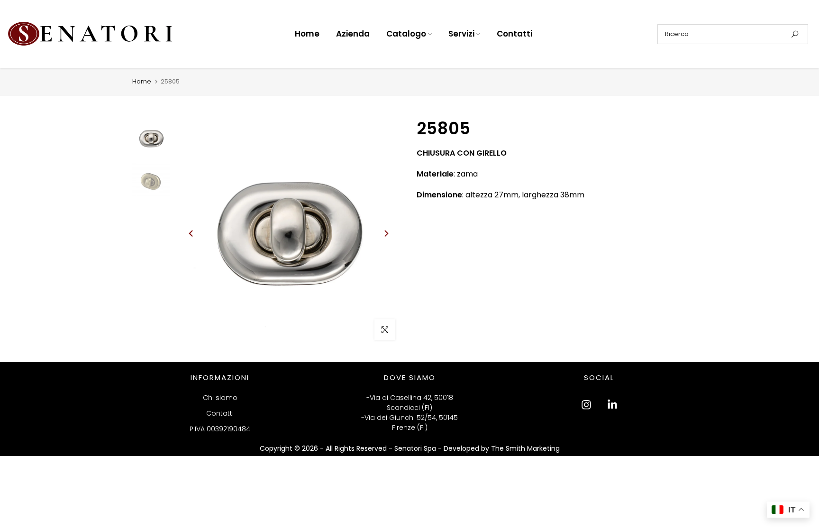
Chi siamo (220, 397)
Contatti (514, 33)
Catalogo (406, 33)
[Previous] (191, 233)
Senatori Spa (416, 448)
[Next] (385, 233)
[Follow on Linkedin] (612, 405)
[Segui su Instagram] (586, 405)
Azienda (353, 33)
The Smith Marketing (525, 448)
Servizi (461, 33)
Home (307, 33)
